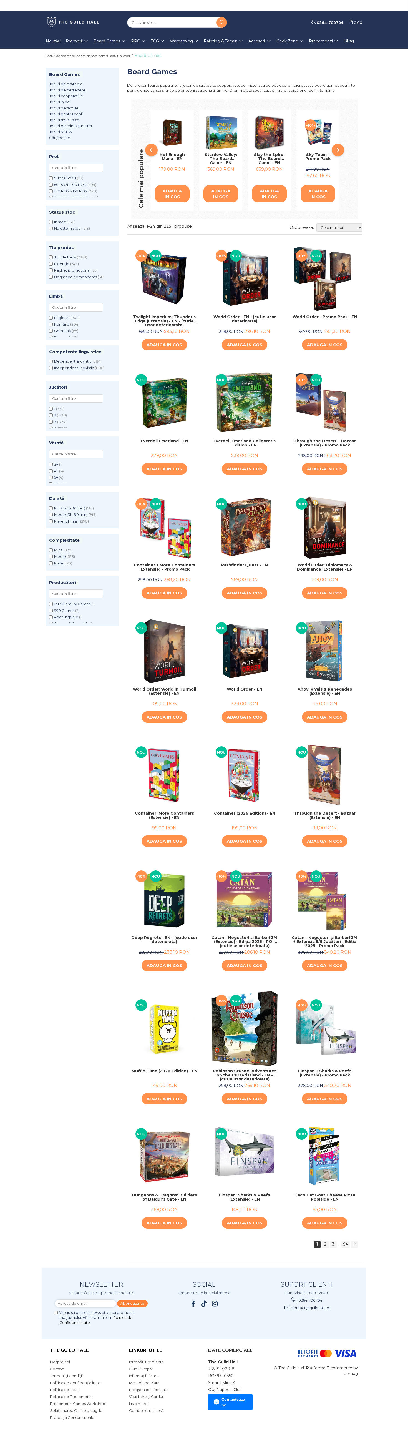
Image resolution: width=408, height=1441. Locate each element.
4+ (56, 471)
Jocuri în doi (59, 102)
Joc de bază (65, 257)
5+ (56, 477)
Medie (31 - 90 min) (70, 514)
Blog (349, 41)
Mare (59, 563)
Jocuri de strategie (66, 84)
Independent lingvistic (74, 368)
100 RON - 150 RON (71, 191)
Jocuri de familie (64, 108)
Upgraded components (75, 277)
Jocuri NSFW (60, 132)
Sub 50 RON (65, 178)
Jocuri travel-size (64, 120)
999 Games (64, 610)
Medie (60, 556)
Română (61, 324)
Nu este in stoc (67, 228)
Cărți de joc (59, 137)
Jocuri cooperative (66, 96)
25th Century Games (72, 604)
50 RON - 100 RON (70, 184)
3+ (56, 464)
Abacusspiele (66, 617)
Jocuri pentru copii (66, 114)
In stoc (60, 222)
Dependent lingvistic (73, 361)
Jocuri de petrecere (67, 90)
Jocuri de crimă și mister (70, 126)
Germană (62, 330)
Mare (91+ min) (66, 521)
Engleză (61, 317)
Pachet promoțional (72, 270)
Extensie (61, 264)
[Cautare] (221, 22)
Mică (58, 550)
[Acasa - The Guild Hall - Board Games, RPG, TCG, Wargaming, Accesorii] (73, 22)
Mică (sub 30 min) (69, 508)
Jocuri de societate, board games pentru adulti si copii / (90, 56)
